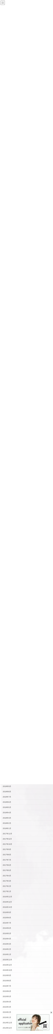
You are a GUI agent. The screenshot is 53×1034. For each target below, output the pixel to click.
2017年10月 (7, 844)
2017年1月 (7, 891)
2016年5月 (7, 933)
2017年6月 (7, 865)
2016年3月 (7, 944)
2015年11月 (7, 965)
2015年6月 (7, 991)
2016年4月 (7, 939)
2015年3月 (7, 1007)
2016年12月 (7, 897)
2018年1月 (7, 828)
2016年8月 (7, 918)
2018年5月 (7, 807)
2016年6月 (7, 928)
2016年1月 (7, 954)
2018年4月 (7, 813)
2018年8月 (7, 792)
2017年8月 (7, 855)
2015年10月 (7, 970)
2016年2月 (7, 949)
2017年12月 (7, 834)
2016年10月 (7, 907)
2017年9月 (7, 849)
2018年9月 (7, 786)
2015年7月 (7, 986)
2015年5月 (7, 996)
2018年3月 (7, 818)
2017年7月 (7, 860)
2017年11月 (7, 839)
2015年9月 (7, 975)
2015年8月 (7, 981)
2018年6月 (7, 802)
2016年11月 (7, 902)
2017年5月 (7, 870)
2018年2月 (7, 823)
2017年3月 (7, 881)
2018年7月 (7, 797)
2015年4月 (7, 1002)
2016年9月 (7, 912)
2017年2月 (7, 886)
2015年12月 (7, 960)
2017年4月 (7, 876)
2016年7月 (7, 923)
